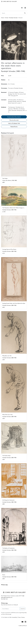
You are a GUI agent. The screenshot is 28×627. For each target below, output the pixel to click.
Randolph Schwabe (13, 17)
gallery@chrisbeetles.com (6, 597)
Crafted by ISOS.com (23, 625)
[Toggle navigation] (25, 8)
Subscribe (23, 608)
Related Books (14, 126)
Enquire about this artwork (14, 117)
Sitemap (23, 617)
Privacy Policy (24, 612)
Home (2, 17)
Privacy (19, 617)
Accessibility (14, 617)
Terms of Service (6, 614)
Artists (6, 17)
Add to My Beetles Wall (14, 123)
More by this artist (14, 120)
